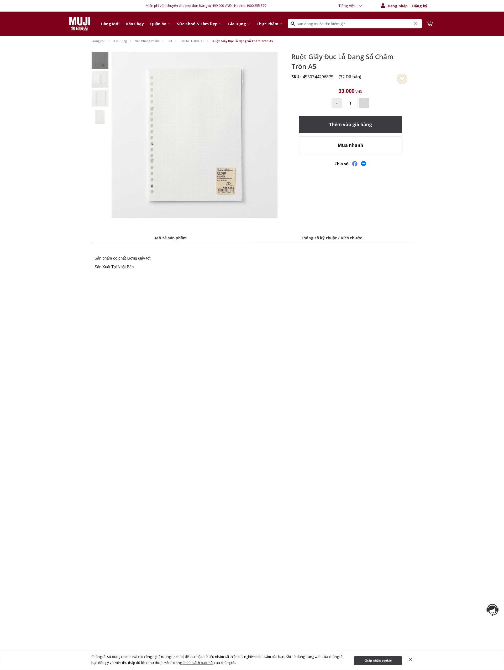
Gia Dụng (237, 23)
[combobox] (351, 6)
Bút (169, 41)
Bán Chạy (135, 23)
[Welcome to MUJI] (79, 24)
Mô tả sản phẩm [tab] (171, 237)
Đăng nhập (398, 5)
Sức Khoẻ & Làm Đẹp (197, 23)
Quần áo (158, 23)
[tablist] (252, 238)
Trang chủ (98, 41)
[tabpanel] (252, 259)
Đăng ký (419, 5)
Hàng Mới (110, 23)
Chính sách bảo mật (197, 662)
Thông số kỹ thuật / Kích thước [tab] (331, 237)
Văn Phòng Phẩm (147, 41)
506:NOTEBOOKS (192, 41)
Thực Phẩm (267, 23)
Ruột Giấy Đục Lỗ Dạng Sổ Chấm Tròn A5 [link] (242, 41)
